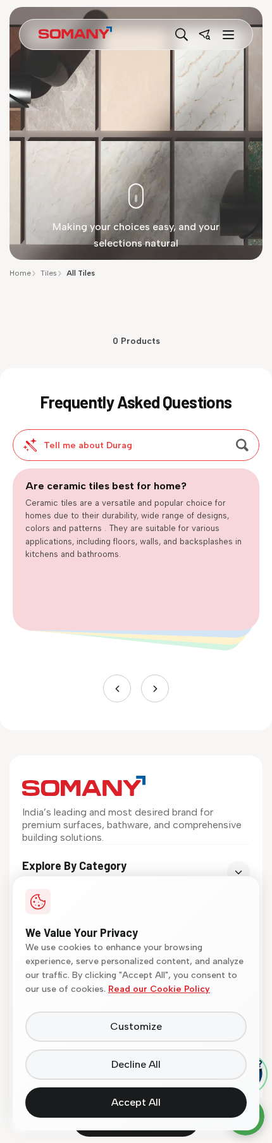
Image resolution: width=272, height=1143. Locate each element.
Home (20, 273)
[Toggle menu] (227, 34)
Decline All (136, 1064)
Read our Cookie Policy (159, 989)
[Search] (181, 34)
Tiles (48, 273)
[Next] (155, 688)
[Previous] (117, 688)
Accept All (136, 1102)
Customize (136, 1026)
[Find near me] (204, 34)
